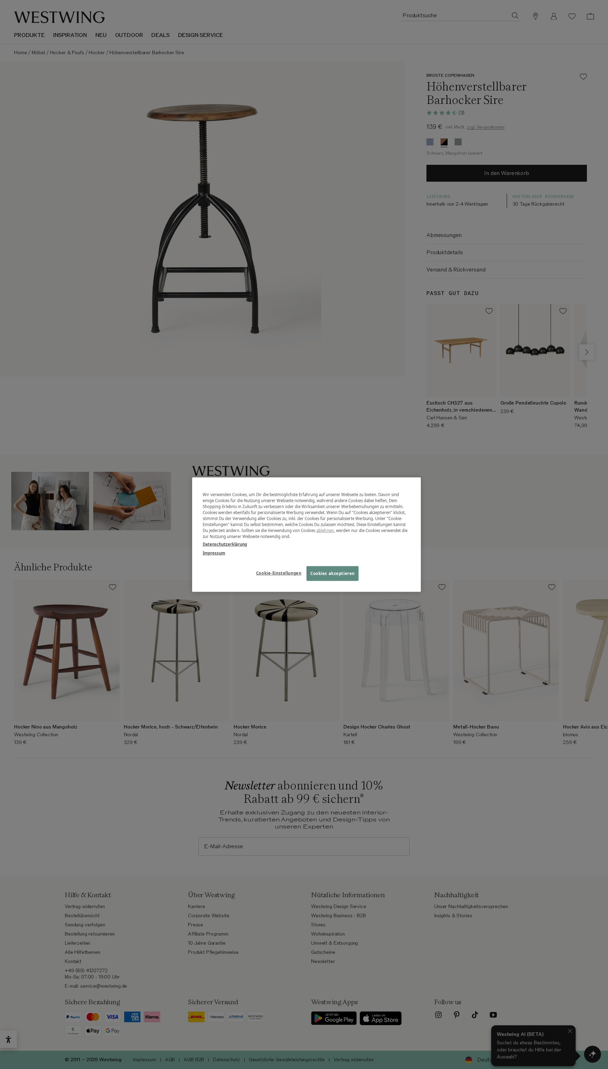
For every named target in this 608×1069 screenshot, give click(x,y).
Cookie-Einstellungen (278, 572)
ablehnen (325, 530)
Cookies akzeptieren (332, 573)
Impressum (214, 552)
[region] (306, 534)
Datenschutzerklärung (225, 543)
